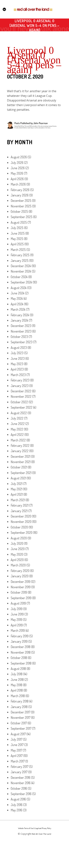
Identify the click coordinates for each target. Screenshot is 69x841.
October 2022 (19, 402)
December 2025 (21, 200)
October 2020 (19, 527)
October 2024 (19, 277)
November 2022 (21, 396)
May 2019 (16, 620)
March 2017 (18, 761)
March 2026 (18, 184)
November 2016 (21, 783)
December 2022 (21, 391)
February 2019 (20, 636)
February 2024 (20, 315)
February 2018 (20, 701)
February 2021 (20, 505)
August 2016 (18, 799)
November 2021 (21, 462)
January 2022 (20, 451)
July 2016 (16, 805)
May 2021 (16, 489)
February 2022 (20, 445)
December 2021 (20, 456)
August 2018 (18, 669)
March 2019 (18, 630)
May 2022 (17, 429)
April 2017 (17, 756)
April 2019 (17, 625)
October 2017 (19, 723)
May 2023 (17, 364)
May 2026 (17, 173)
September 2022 (21, 407)
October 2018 (19, 658)
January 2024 (19, 320)
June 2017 (17, 745)
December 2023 (21, 326)
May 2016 (16, 810)
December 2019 (20, 582)
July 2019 (16, 609)
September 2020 (21, 532)
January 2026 (20, 195)
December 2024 (21, 266)
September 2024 (21, 282)
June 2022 (18, 424)
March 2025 (18, 250)
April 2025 (17, 244)
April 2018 (17, 690)
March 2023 (18, 375)
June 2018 (17, 680)
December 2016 (20, 777)
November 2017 (20, 717)
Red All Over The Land (41, 834)
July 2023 (17, 353)
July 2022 (17, 418)
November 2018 (21, 652)
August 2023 (19, 348)
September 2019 (21, 598)
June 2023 (18, 358)
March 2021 (18, 500)
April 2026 (17, 179)
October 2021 (19, 467)
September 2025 (21, 217)
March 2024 (18, 309)
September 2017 (21, 728)
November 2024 (21, 271)
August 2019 (18, 603)
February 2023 (20, 380)
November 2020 (21, 522)
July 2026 (17, 163)
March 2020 (18, 565)
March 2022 (18, 440)
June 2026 (18, 168)
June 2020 (18, 549)
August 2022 (19, 413)
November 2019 (21, 587)
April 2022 (17, 435)
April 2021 (17, 494)
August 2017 (18, 734)
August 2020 (19, 538)
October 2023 (19, 337)
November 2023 (21, 331)
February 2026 (20, 190)
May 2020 (17, 554)
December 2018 (20, 647)
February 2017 (19, 767)
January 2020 (20, 576)
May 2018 (16, 685)
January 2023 (20, 386)
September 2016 (21, 794)
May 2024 (17, 298)
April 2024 (17, 304)
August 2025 (19, 222)
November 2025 (21, 206)
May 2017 (16, 750)
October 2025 (19, 211)
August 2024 (18, 288)
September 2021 (21, 473)
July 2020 (17, 543)
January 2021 (19, 511)
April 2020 (17, 560)
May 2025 (17, 239)
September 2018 (21, 663)
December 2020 (21, 516)
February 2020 (20, 571)
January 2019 (19, 641)
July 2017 (16, 739)
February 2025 (20, 255)
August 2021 (18, 478)
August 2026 (19, 157)
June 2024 (17, 293)
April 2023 (17, 369)
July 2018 (16, 674)
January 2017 (19, 772)
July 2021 (16, 484)
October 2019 (19, 592)
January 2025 (20, 260)
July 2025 (17, 228)
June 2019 (17, 614)
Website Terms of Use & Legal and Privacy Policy (34, 828)
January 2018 (19, 707)
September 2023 (21, 342)
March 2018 (18, 696)
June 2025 (18, 233)
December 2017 (20, 712)
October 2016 (19, 788)
